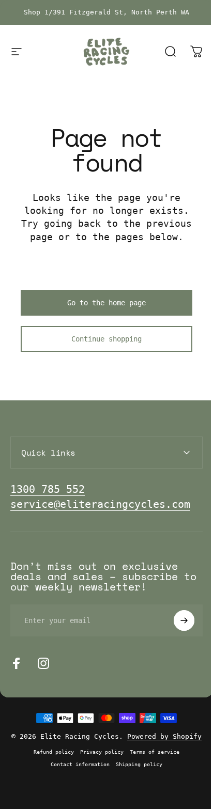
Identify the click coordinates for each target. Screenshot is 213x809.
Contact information (76, 772)
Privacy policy (98, 759)
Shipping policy (135, 772)
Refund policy (50, 759)
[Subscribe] (176, 620)
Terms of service (151, 759)
